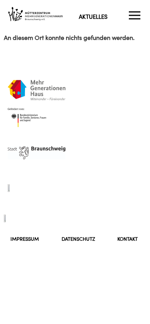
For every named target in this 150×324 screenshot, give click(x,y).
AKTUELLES (93, 16)
